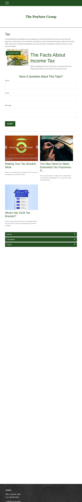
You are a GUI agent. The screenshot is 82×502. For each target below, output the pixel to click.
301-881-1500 (15, 494)
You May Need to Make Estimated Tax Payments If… (55, 167)
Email (7, 93)
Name (7, 80)
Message (8, 105)
